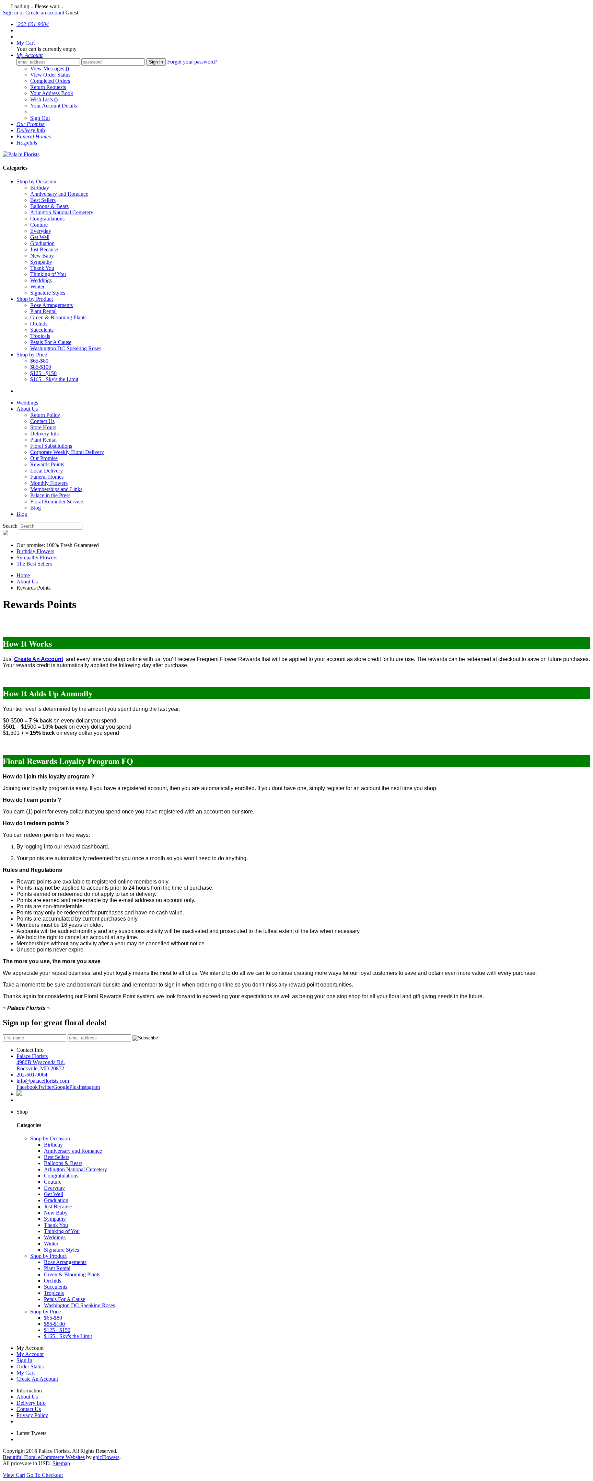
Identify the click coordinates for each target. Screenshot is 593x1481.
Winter (37, 286)
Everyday (40, 231)
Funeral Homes (46, 477)
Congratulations (47, 218)
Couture (39, 225)
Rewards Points (47, 464)
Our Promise (44, 458)
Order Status (30, 1366)
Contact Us (42, 421)
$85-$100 (40, 367)
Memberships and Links (56, 489)
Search (10, 526)
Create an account (44, 12)
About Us (27, 409)
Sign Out (40, 118)
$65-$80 (39, 361)
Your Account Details (53, 106)
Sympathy (41, 262)
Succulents (42, 330)
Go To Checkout (44, 1475)
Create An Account (37, 1379)
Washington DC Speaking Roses (65, 348)
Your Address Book (51, 93)
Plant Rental (43, 311)
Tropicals (40, 336)
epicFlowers (106, 1457)
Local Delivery (46, 471)
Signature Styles (47, 293)
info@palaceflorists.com (42, 1081)
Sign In (156, 62)
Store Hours (43, 427)
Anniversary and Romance (59, 194)
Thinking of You (48, 274)
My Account (30, 1354)
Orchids (38, 324)
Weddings (41, 280)
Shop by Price (31, 354)
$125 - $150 (43, 373)
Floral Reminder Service (56, 501)
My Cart (25, 1373)
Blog (35, 508)
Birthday (39, 188)
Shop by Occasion (36, 181)
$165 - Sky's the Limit (54, 379)
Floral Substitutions (51, 446)
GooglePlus (66, 1087)
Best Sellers (43, 200)
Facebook (27, 1087)
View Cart (14, 1475)
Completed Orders (50, 81)
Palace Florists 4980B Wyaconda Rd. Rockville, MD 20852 (40, 1062)
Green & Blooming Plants (58, 317)
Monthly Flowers (49, 483)
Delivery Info (44, 433)
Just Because (44, 249)
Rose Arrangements (51, 305)
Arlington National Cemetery (61, 212)
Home (23, 575)
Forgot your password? (192, 62)
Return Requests (48, 87)
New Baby (42, 256)
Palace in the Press (50, 495)
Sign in (10, 12)
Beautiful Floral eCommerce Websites (44, 1457)
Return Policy (45, 415)
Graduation (42, 243)
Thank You (42, 268)
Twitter (45, 1087)
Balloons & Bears (49, 206)
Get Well (39, 237)
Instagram (89, 1087)
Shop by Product (34, 299)
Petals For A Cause (50, 342)
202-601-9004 (31, 1075)
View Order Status (50, 75)
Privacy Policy (32, 1415)
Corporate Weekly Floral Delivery (67, 452)
